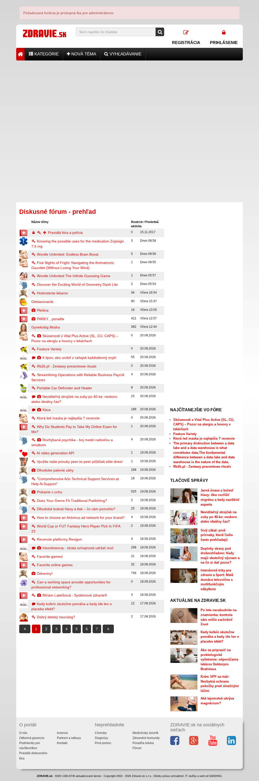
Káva (46, 410)
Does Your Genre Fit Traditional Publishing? (71, 501)
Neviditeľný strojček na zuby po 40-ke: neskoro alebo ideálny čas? (219, 516)
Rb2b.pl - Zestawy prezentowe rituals (66, 366)
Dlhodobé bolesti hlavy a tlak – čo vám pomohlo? (75, 509)
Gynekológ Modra (45, 327)
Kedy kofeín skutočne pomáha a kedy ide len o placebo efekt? (220, 636)
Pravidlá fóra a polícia (65, 233)
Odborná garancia (31, 738)
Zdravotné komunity (146, 738)
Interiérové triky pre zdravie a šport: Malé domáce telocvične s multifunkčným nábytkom (217, 579)
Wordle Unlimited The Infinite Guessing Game (73, 276)
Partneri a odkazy (69, 738)
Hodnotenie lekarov (52, 293)
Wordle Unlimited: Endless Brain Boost (67, 254)
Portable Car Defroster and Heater (64, 388)
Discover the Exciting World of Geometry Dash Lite (77, 284)
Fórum (137, 748)
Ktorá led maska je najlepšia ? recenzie (68, 418)
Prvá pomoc (103, 743)
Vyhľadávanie (124, 54)
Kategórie (46, 54)
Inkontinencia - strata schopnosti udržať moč (77, 548)
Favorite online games (54, 565)
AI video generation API (55, 453)
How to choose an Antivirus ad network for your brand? (80, 518)
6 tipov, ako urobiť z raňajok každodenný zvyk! (78, 358)
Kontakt (62, 743)
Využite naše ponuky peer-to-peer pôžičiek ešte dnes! (79, 462)
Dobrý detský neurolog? (55, 617)
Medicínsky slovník (145, 733)
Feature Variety (48, 349)
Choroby (101, 733)
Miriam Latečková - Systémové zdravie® (74, 595)
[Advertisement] (129, 95)
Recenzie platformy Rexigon (59, 539)
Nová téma (83, 54)
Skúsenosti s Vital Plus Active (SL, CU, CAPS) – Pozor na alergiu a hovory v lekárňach (203, 424)
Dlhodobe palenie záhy (55, 470)
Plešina (42, 310)
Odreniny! (44, 573)
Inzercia (62, 733)
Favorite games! (49, 556)
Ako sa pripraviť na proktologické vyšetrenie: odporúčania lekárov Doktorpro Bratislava (219, 659)
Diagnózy (101, 738)
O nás (23, 733)
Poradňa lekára (143, 743)
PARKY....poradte (50, 319)
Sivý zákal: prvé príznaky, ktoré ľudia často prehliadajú (217, 535)
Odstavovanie (42, 302)
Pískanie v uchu (49, 492)
